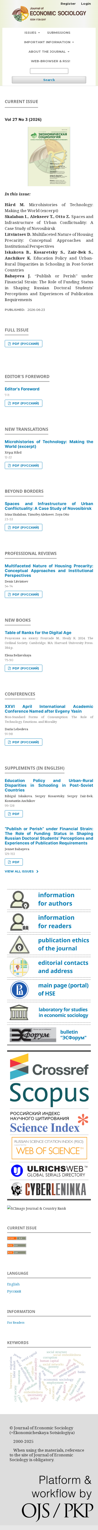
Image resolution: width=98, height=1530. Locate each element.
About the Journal (48, 51)
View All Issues (19, 871)
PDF (15, 814)
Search (49, 80)
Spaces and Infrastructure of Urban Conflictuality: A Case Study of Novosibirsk (49, 506)
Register (68, 3)
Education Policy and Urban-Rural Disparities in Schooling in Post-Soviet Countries (49, 785)
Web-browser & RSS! (50, 61)
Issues (30, 32)
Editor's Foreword (22, 389)
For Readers (15, 1322)
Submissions (58, 32)
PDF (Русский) (25, 344)
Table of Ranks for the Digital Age (49, 640)
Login (86, 3)
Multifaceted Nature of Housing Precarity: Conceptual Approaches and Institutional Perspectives (49, 571)
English (13, 1284)
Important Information (47, 42)
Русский (14, 1291)
